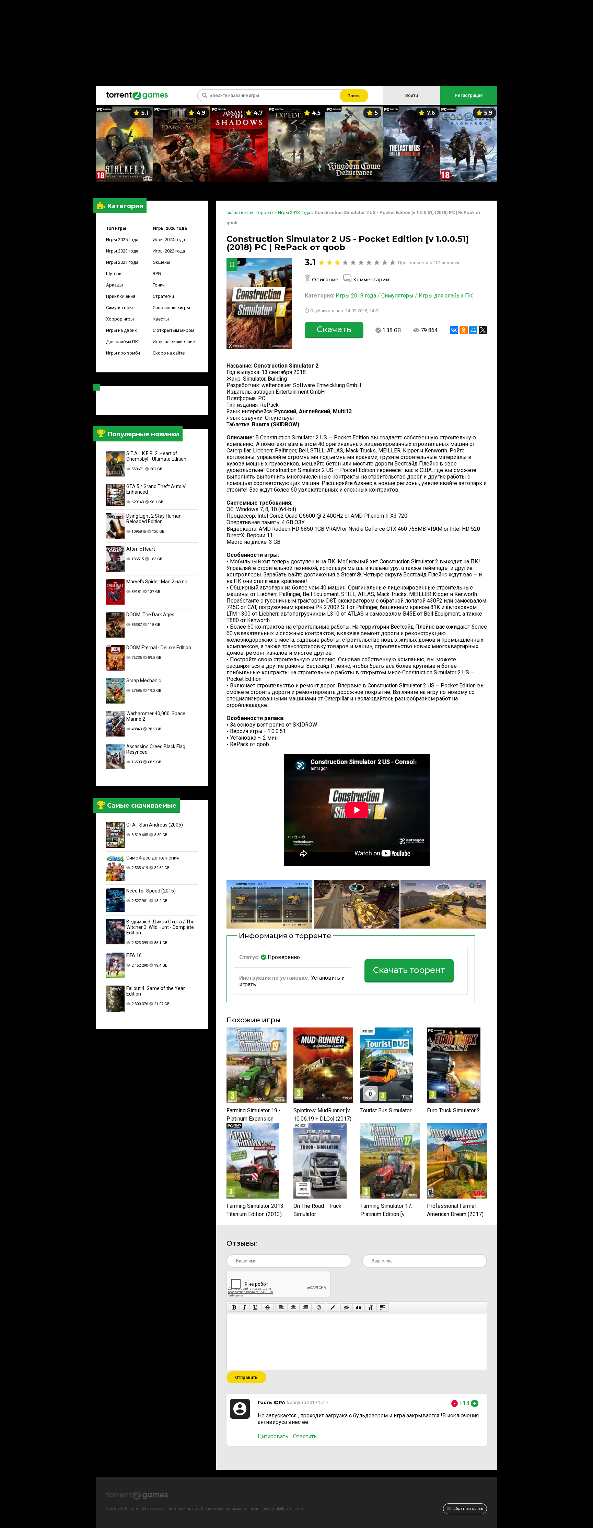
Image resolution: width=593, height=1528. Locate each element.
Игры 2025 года (122, 239)
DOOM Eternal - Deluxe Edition (158, 647)
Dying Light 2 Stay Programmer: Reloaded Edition (154, 518)
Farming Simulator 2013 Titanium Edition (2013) (254, 1210)
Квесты (161, 319)
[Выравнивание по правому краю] (305, 1307)
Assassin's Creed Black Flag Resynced (155, 749)
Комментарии (371, 280)
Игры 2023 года (122, 251)
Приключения (120, 296)
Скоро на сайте (169, 353)
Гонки (159, 285)
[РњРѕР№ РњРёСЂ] (473, 330)
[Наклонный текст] (245, 1307)
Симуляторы (119, 307)
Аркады (114, 285)
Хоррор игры (120, 319)
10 (392, 263)
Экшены (161, 262)
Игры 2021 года (122, 262)
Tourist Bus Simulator (385, 1110)
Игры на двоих (121, 330)
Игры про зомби (123, 353)
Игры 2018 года (356, 295)
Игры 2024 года (169, 239)
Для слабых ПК (122, 341)
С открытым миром (173, 330)
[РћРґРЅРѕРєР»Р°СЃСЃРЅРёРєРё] (464, 330)
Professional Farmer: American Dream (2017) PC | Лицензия (455, 1210)
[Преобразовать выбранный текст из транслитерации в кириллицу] (370, 1307)
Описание (325, 280)
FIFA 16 (134, 955)
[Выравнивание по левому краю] (281, 1307)
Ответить (305, 1436)
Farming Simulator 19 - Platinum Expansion (253, 1114)
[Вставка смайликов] (319, 1307)
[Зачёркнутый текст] (267, 1307)
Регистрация (468, 95)
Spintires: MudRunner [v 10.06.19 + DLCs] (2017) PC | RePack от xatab (322, 1115)
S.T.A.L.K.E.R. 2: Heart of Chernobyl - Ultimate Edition (156, 456)
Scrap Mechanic (143, 680)
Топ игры (116, 228)
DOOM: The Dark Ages (150, 614)
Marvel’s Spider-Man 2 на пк (156, 581)
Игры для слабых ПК (446, 295)
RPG (157, 273)
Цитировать (273, 1436)
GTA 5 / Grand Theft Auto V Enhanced (156, 489)
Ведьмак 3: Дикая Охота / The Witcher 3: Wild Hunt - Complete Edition (160, 927)
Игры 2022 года (169, 251)
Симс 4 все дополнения (152, 858)
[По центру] (293, 1307)
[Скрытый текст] (346, 1307)
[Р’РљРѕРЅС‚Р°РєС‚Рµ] (454, 330)
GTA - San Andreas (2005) (154, 825)
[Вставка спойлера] (382, 1307)
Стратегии (163, 296)
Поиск (354, 95)
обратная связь (467, 1508)
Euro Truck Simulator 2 (453, 1110)
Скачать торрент (409, 970)
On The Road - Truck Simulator (317, 1210)
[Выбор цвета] (333, 1307)
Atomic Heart (140, 549)
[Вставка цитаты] (358, 1307)
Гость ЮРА (271, 1402)
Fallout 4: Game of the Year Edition (155, 991)
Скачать (334, 329)
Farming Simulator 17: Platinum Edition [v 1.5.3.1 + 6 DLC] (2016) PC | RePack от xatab (387, 1210)
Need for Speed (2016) (151, 891)
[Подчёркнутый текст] (255, 1307)
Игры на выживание (174, 341)
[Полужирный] (234, 1307)
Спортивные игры (171, 307)
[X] (483, 330)
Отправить (246, 1377)
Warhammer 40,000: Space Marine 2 (155, 716)
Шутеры (114, 273)
